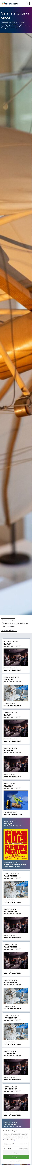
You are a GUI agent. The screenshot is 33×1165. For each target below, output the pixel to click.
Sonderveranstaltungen (9, 630)
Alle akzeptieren (16, 1157)
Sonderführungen (23, 623)
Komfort (10, 1148)
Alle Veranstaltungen (8, 620)
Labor (3, 627)
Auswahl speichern (15, 1153)
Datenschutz (19, 1161)
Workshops (11, 627)
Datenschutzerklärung (9, 1140)
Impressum (12, 1161)
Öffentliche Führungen (8, 623)
